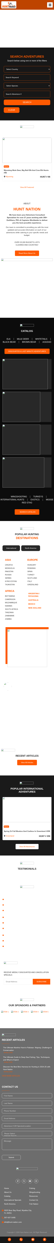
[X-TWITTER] (24, 1181)
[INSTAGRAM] (36, 1181)
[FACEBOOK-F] (18, 1181)
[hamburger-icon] (50, 5)
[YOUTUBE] (30, 1181)
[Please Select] (27, 1134)
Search (27, 102)
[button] (2, 28)
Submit (11, 1157)
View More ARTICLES (11, 1076)
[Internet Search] (27, 1136)
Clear (11, 110)
